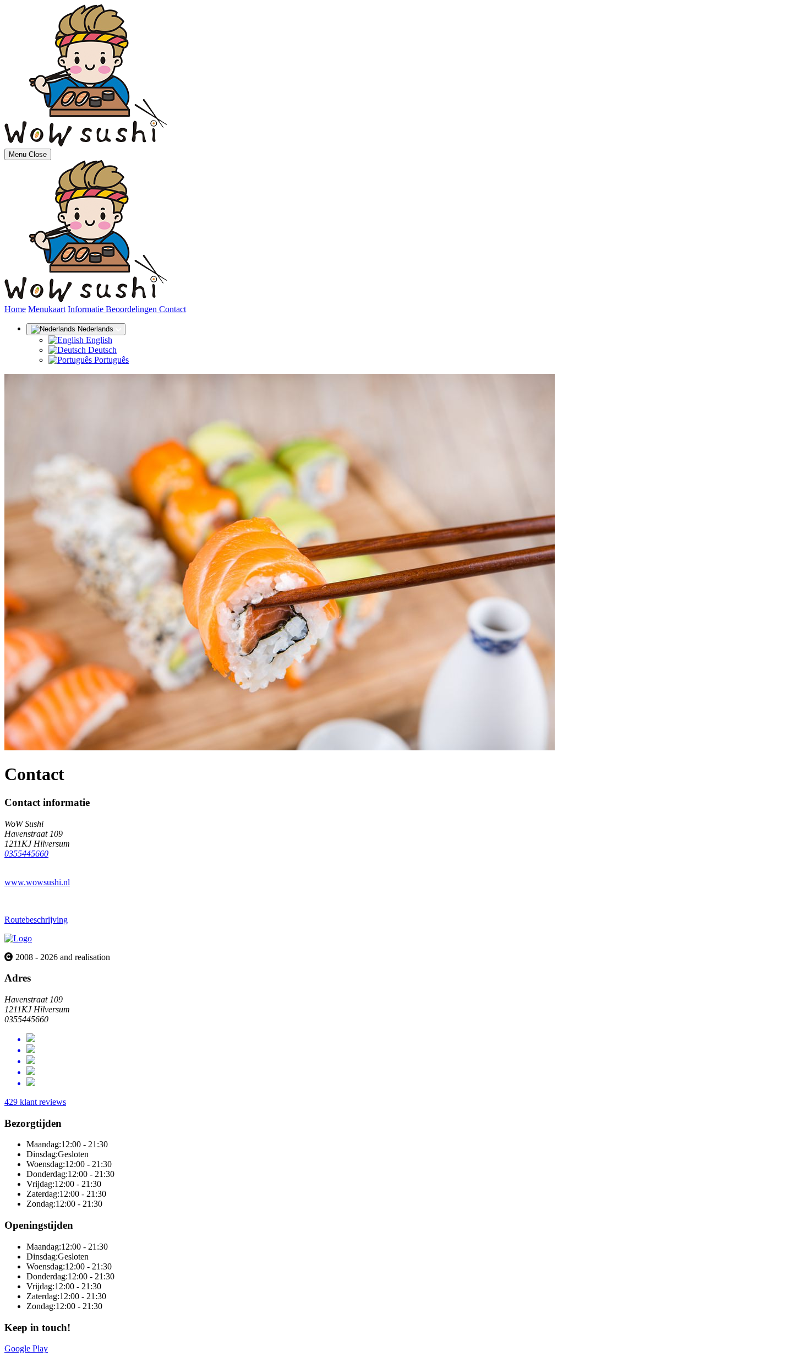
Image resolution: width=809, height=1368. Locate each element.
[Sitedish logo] (18, 938)
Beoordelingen (132, 309)
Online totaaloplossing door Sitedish (67, 1358)
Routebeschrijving (36, 919)
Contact (172, 309)
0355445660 (26, 853)
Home (15, 309)
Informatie (87, 309)
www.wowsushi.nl (37, 882)
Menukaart (46, 309)
